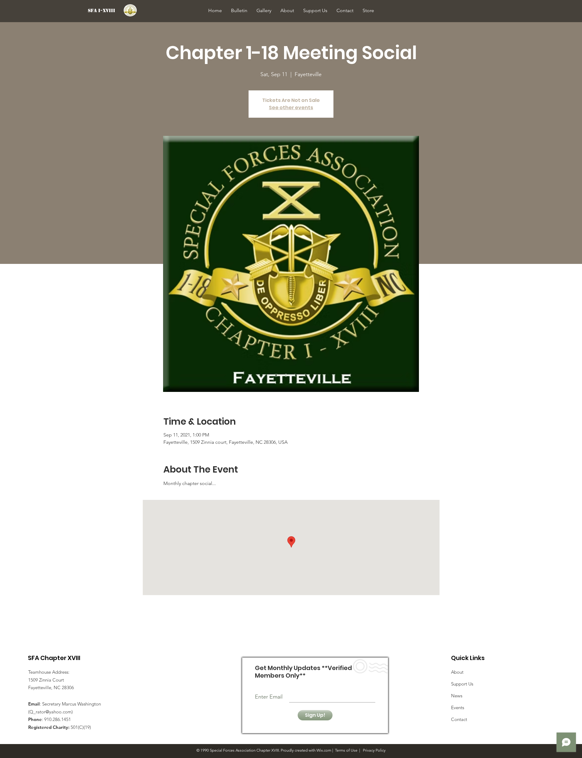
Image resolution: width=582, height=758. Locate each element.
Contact (459, 719)
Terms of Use (346, 750)
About (457, 672)
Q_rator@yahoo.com (50, 712)
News (456, 696)
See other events (291, 107)
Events (457, 707)
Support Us (462, 684)
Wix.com (323, 750)
